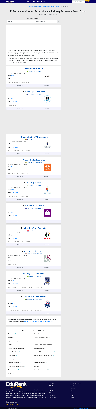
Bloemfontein (52, 397)
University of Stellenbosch (33, 251)
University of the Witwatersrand (33, 137)
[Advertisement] (19, 37)
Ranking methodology (13, 404)
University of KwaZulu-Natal (33, 228)
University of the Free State (33, 296)
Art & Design (31, 6)
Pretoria (26, 321)
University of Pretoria (34, 182)
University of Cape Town (34, 91)
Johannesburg (38, 321)
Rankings (46, 85)
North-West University (33, 205)
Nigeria (72, 385)
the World (15, 78)
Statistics (19, 85)
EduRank (55, 14)
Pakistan (72, 388)
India (71, 390)
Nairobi (51, 385)
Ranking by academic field (33, 18)
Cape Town (31, 321)
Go (58, 21)
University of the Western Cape (34, 274)
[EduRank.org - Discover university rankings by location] (10, 1)
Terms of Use (77, 408)
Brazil (72, 397)
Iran (71, 393)
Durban (51, 390)
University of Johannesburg (33, 160)
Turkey (72, 395)
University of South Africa (33, 69)
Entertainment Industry (48, 6)
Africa (57, 6)
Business (38, 6)
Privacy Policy (86, 408)
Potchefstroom (48, 321)
